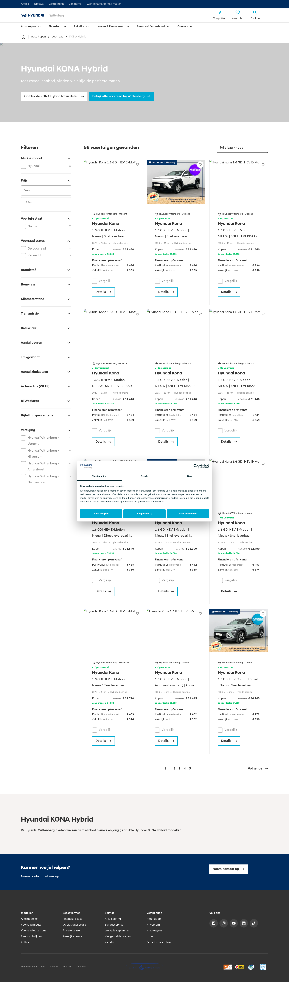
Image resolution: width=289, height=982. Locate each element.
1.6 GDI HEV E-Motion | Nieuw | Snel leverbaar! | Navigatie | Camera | (172, 536)
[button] (258, 768)
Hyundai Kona (105, 224)
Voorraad (57, 36)
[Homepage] (23, 36)
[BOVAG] (240, 967)
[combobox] (46, 190)
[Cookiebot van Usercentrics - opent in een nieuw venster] (196, 466)
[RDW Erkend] (228, 967)
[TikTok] (254, 923)
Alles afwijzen (101, 513)
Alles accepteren (188, 513)
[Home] (42, 15)
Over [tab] (189, 476)
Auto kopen (38, 36)
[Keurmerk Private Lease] (263, 967)
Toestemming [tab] (99, 476)
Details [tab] (144, 476)
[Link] (213, 923)
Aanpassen (143, 513)
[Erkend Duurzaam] (251, 967)
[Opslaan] (137, 164)
